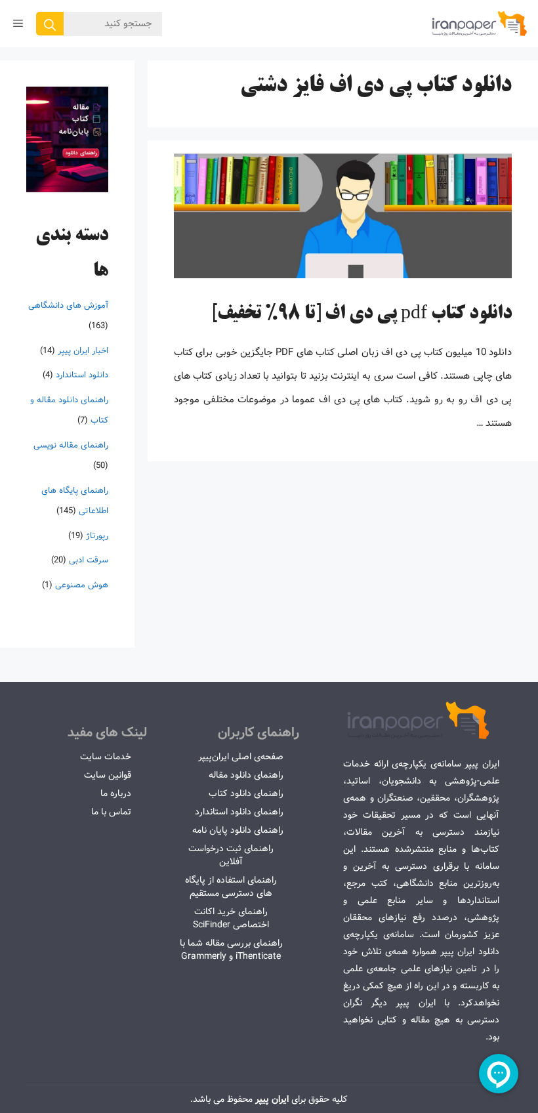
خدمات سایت (105, 756)
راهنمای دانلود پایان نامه (237, 830)
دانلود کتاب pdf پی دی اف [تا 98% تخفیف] (361, 314)
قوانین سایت (107, 775)
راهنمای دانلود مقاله (246, 775)
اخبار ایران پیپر (83, 351)
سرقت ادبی (88, 560)
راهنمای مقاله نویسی (70, 445)
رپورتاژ (97, 536)
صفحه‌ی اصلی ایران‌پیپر (240, 756)
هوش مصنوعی (81, 585)
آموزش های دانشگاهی (68, 305)
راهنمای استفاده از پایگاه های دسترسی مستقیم (231, 886)
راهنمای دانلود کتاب (246, 793)
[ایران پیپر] (479, 23)
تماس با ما (111, 811)
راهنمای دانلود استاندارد (239, 811)
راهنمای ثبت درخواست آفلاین (231, 855)
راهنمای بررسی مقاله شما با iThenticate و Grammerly (231, 949)
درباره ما (115, 793)
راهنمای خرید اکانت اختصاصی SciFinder (231, 918)
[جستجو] (50, 23)
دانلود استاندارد (82, 375)
